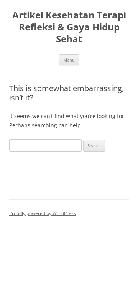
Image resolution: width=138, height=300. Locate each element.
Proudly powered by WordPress (42, 213)
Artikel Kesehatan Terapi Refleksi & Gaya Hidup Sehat (69, 27)
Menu (69, 60)
